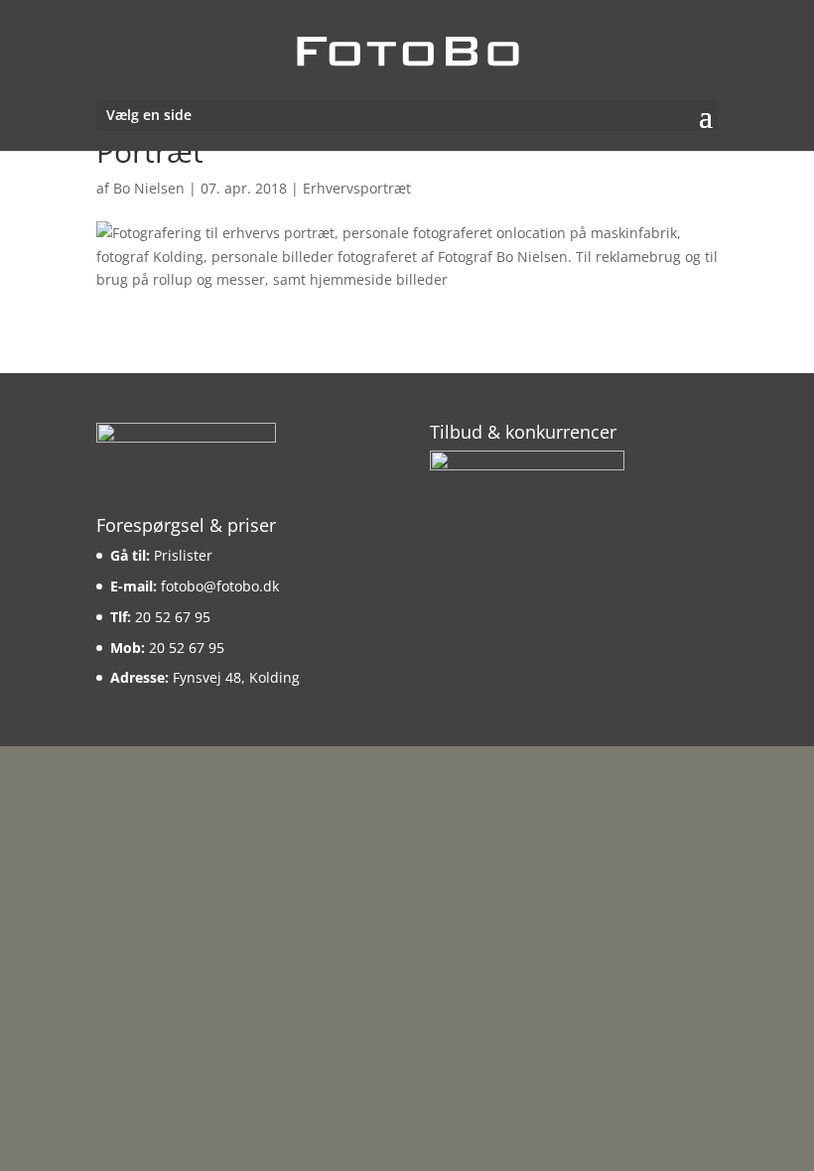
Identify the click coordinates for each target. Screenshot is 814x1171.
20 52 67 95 (172, 616)
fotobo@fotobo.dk (220, 586)
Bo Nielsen (149, 188)
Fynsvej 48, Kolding (236, 677)
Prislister (183, 555)
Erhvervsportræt (357, 188)
